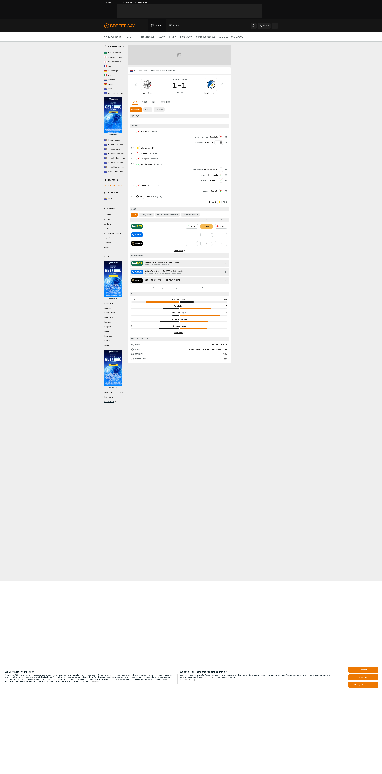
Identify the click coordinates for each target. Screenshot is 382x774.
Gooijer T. (145, 159)
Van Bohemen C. (148, 164)
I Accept (363, 670)
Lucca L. (156, 153)
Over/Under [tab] (146, 215)
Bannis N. (214, 137)
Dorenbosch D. (196, 169)
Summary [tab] (135, 110)
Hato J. (159, 164)
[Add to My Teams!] (136, 84)
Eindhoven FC (211, 93)
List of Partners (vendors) (191, 680)
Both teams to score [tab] (167, 215)
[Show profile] (147, 84)
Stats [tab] (148, 110)
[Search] (254, 26)
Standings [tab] (165, 102)
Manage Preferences (363, 685)
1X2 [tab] (134, 215)
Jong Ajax (147, 93)
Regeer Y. (155, 186)
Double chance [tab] (190, 215)
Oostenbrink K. (211, 169)
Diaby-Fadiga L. (202, 137)
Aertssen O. (155, 159)
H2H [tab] (153, 102)
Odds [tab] (144, 102)
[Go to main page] (121, 25)
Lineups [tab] (159, 110)
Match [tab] (135, 102)
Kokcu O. (214, 180)
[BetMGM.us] (137, 243)
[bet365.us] (137, 226)
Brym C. (203, 175)
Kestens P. (213, 175)
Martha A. (145, 132)
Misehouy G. (146, 153)
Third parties (96, 681)
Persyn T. (200, 142)
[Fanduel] (137, 234)
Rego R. (214, 191)
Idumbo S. (145, 186)
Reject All (363, 677)
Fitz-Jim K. (155, 132)
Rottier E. (205, 180)
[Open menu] (275, 26)
